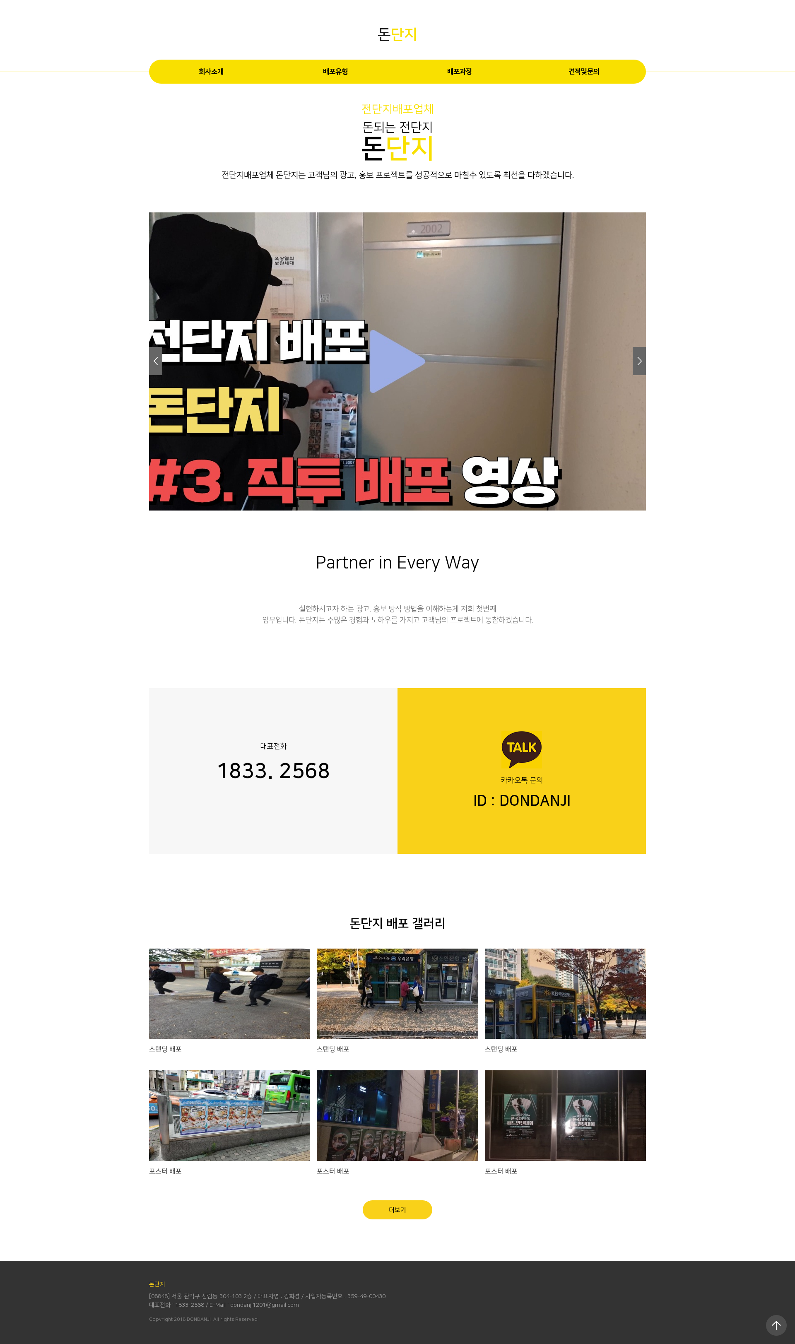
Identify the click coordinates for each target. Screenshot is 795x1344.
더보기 (397, 1210)
